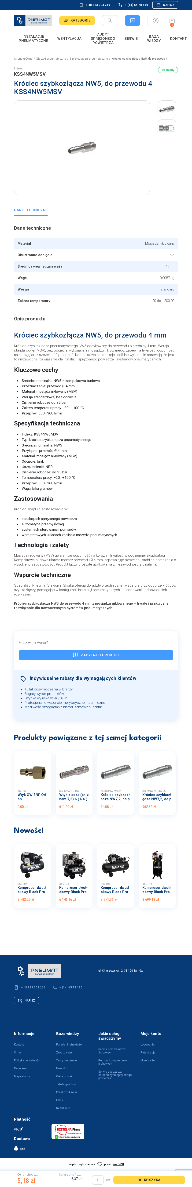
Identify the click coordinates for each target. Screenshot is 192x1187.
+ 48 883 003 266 (98, 5)
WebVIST (118, 1164)
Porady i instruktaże (69, 1044)
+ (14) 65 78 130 (136, 5)
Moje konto (147, 1060)
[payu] (30, 1129)
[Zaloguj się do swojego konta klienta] (156, 20)
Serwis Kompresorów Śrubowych (112, 1051)
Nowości (61, 1068)
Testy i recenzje (66, 1060)
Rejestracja (147, 1052)
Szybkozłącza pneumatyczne (89, 58)
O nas (18, 1052)
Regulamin (21, 1068)
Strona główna (23, 58)
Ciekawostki (64, 1076)
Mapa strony (22, 1076)
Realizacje (63, 1108)
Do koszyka (149, 1180)
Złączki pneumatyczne (51, 58)
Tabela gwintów (66, 1084)
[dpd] (30, 1148)
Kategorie (80, 20)
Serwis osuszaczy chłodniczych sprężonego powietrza (115, 1075)
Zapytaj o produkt (100, 655)
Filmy (59, 1100)
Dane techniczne (31, 210)
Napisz (168, 5)
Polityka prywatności (27, 1060)
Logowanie (147, 1044)
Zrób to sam (64, 1052)
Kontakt (19, 1044)
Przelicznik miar (66, 1092)
